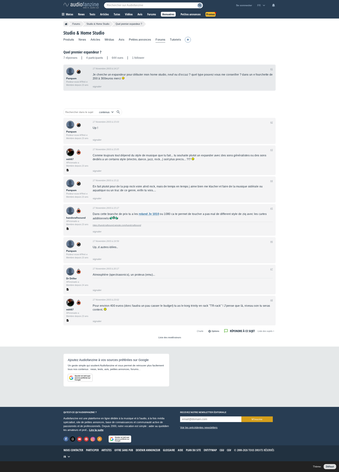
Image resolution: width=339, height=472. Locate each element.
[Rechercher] (118, 112)
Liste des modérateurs (169, 337)
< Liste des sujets (266, 331)
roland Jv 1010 (149, 213)
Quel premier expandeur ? (82, 52)
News (82, 39)
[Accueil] (66, 24)
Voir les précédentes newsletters (199, 427)
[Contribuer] (188, 40)
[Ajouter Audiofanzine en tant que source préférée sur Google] (80, 378)
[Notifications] (273, 5)
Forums (76, 24)
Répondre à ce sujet (242, 331)
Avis (121, 39)
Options (215, 331)
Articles (95, 39)
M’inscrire (257, 419)
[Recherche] (199, 5)
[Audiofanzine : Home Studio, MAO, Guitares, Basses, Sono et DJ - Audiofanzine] (81, 5)
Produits (68, 39)
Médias (109, 39)
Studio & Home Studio (98, 24)
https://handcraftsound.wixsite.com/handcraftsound (117, 225)
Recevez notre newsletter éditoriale (203, 412)
